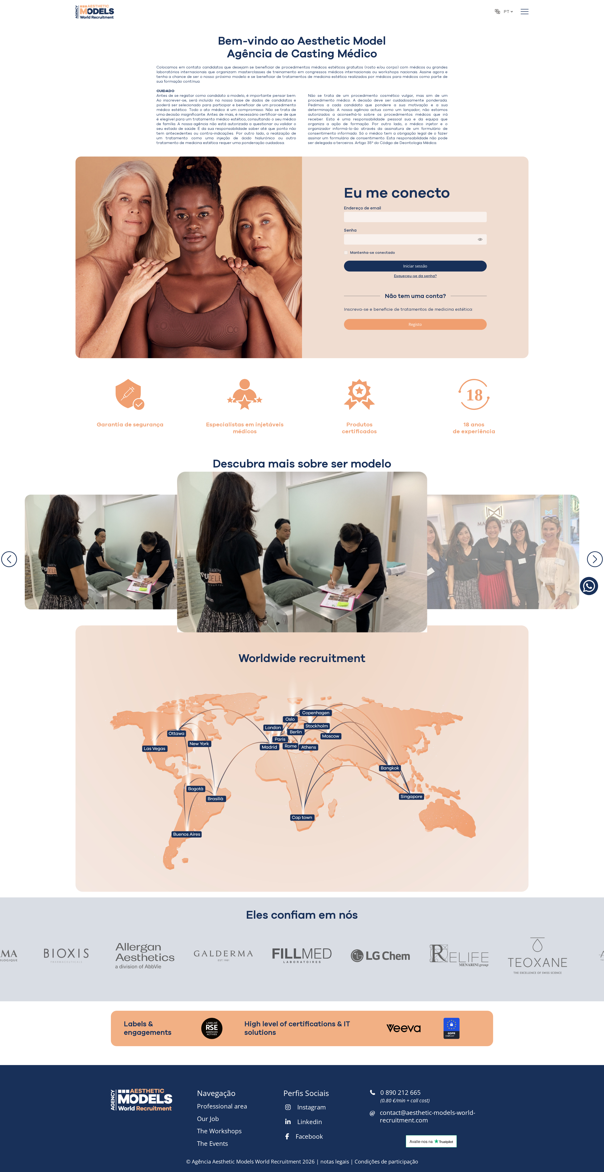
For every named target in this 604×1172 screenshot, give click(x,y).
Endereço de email (362, 208)
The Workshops (219, 1131)
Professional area (222, 1106)
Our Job (208, 1119)
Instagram (311, 1107)
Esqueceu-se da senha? (415, 276)
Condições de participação (386, 1161)
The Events (212, 1143)
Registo (415, 324)
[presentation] (9, 559)
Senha (350, 230)
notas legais (334, 1161)
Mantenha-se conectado (372, 253)
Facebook (309, 1136)
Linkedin (309, 1121)
